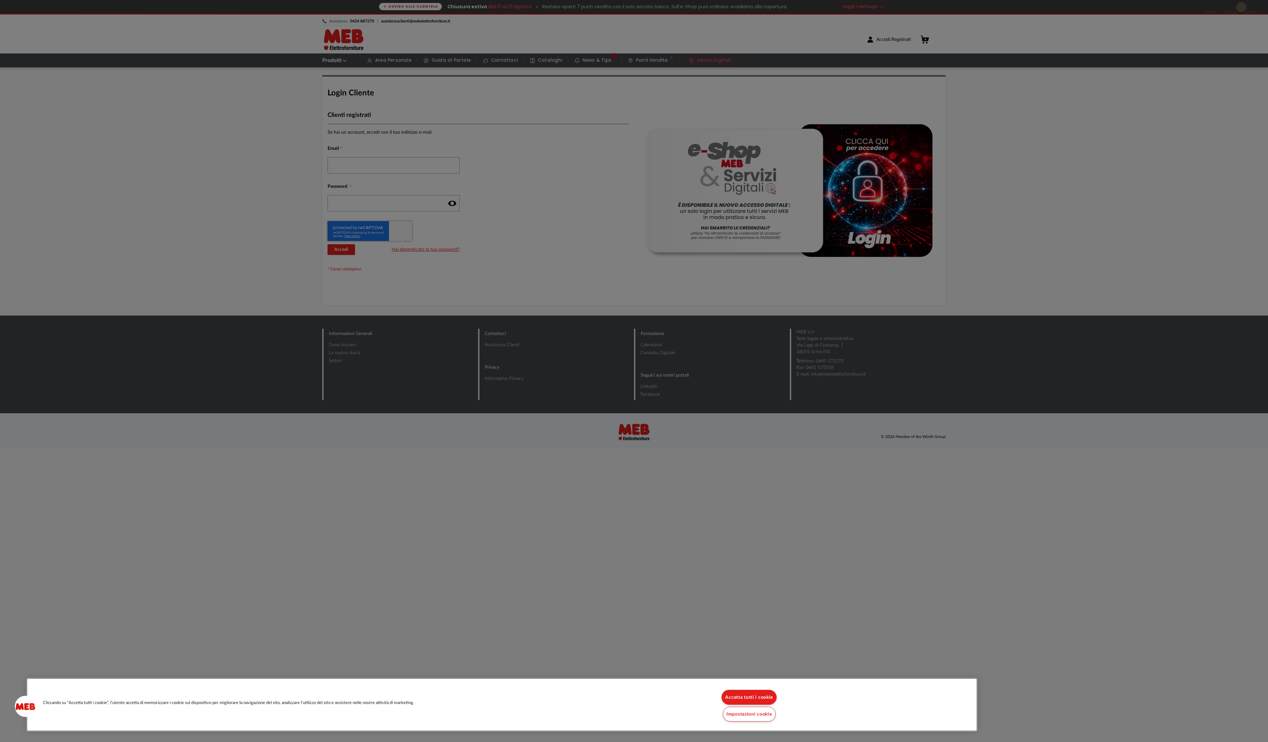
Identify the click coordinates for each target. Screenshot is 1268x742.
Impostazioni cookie (749, 714)
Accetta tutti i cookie (749, 697)
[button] (25, 706)
